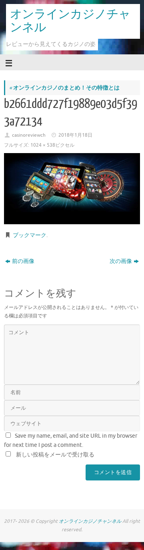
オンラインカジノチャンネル (70, 21)
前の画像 (23, 261)
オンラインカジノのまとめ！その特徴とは (64, 87)
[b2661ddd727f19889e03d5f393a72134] (72, 189)
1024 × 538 (42, 145)
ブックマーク (29, 235)
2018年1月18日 (75, 135)
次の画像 (121, 261)
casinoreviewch (29, 135)
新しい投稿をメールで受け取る (55, 454)
